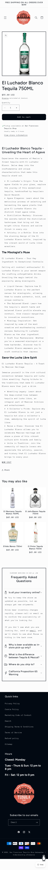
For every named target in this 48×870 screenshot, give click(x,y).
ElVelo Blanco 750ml (12, 546)
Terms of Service (13, 733)
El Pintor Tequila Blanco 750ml (35, 547)
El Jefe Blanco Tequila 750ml (35, 512)
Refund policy (12, 738)
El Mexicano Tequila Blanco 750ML (13, 512)
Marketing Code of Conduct (18, 715)
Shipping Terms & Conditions (19, 727)
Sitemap (8, 744)
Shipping (5, 98)
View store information (16, 135)
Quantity (6, 103)
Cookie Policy (12, 709)
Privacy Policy (12, 704)
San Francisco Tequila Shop (22, 852)
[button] (5, 17)
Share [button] (7, 470)
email (33, 630)
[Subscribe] (37, 822)
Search (8, 721)
